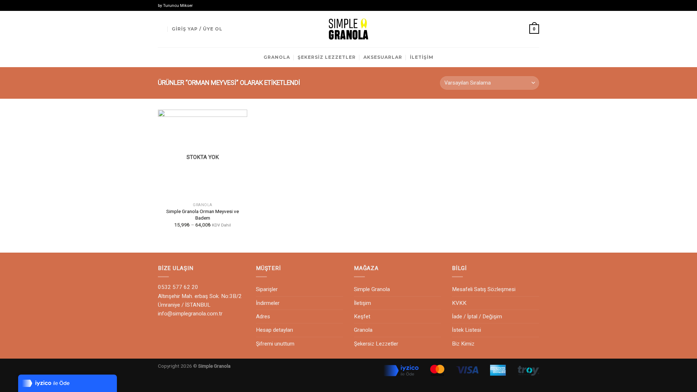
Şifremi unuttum (275, 343)
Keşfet (362, 316)
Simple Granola (372, 289)
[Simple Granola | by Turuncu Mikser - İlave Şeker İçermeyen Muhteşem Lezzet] (348, 29)
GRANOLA (277, 57)
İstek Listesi (466, 330)
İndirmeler (268, 303)
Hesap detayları (274, 330)
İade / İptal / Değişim (477, 316)
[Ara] (161, 29)
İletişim (362, 303)
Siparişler (267, 289)
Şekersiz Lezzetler (376, 343)
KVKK (459, 303)
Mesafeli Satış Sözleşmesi (483, 289)
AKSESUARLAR (382, 57)
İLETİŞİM (421, 57)
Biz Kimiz (463, 343)
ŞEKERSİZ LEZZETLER (327, 57)
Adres (263, 316)
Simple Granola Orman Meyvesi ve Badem (202, 214)
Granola (363, 330)
